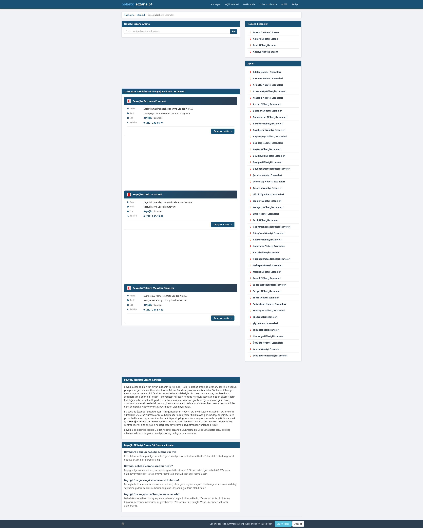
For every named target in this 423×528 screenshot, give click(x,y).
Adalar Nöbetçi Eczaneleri (267, 72)
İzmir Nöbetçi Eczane (264, 45)
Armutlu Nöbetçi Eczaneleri (268, 84)
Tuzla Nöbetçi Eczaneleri (266, 329)
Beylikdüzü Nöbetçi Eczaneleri (269, 155)
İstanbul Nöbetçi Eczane (266, 32)
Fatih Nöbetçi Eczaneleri (266, 220)
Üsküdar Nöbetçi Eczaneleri (268, 342)
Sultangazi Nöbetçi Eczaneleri (269, 310)
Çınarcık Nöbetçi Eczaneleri (268, 188)
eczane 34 (137, 3)
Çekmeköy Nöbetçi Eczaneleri (269, 181)
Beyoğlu (147, 117)
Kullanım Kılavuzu (268, 4)
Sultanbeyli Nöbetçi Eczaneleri (269, 304)
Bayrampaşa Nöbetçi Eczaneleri (270, 136)
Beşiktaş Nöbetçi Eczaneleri (268, 142)
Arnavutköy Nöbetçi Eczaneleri (269, 91)
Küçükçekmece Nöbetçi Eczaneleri (271, 258)
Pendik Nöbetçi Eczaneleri (267, 278)
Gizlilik (284, 4)
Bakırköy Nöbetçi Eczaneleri (268, 123)
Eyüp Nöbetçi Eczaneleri (266, 213)
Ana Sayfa (215, 4)
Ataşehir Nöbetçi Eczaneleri (268, 97)
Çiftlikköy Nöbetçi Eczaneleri (268, 194)
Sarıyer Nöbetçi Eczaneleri (267, 291)
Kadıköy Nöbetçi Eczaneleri (267, 239)
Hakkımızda (249, 4)
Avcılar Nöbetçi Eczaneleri (267, 104)
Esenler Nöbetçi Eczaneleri (267, 200)
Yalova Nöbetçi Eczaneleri (267, 349)
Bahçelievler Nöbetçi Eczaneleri (270, 117)
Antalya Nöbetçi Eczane (265, 51)
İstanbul (141, 14)
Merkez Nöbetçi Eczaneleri (267, 271)
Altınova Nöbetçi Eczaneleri (268, 78)
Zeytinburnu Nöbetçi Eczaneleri (270, 355)
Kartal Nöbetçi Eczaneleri (266, 252)
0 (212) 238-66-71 (153, 122)
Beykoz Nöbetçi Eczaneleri (267, 149)
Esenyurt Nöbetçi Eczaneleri (268, 207)
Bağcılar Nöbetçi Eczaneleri (268, 110)
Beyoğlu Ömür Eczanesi (147, 194)
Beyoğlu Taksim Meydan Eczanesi (153, 288)
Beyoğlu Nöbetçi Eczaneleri (267, 162)
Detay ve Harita (222, 131)
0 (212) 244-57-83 (153, 309)
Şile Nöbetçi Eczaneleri (265, 316)
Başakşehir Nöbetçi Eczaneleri (269, 130)
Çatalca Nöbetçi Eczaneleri (267, 175)
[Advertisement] (201, 63)
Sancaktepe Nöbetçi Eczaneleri (269, 284)
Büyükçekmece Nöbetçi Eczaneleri (271, 168)
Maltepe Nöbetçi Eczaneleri (268, 265)
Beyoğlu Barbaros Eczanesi (149, 101)
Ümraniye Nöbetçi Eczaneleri (268, 336)
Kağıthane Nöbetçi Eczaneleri (269, 246)
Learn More (283, 523)
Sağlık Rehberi (232, 4)
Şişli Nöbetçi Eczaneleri (265, 323)
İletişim (295, 4)
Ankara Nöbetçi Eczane (265, 38)
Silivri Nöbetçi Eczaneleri (266, 297)
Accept (298, 523)
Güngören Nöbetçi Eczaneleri (269, 233)
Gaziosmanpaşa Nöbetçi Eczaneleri (271, 226)
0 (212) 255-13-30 (153, 216)
